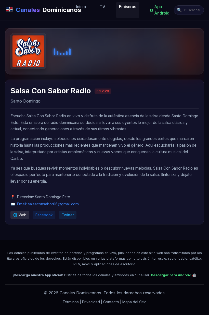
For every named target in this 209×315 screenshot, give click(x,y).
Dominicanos (44, 10)
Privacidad (91, 302)
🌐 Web (20, 215)
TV (102, 6)
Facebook (44, 215)
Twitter (68, 215)
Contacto (111, 302)
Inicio (81, 6)
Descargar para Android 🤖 (173, 275)
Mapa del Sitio (134, 302)
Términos (70, 302)
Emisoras (127, 6)
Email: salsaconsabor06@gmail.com (48, 204)
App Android (161, 9)
